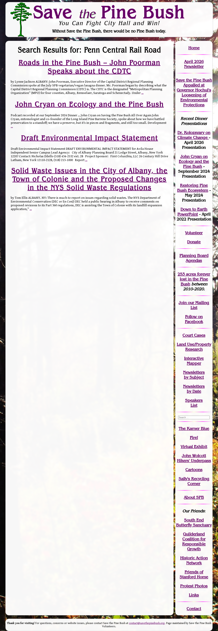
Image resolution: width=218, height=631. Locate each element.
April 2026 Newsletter (194, 64)
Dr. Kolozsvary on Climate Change (193, 135)
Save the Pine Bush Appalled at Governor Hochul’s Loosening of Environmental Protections (194, 92)
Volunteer (194, 232)
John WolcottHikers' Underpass (194, 458)
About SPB (194, 497)
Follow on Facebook (194, 319)
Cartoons (194, 469)
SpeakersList (194, 403)
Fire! (194, 437)
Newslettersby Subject (194, 375)
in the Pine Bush (195, 279)
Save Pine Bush (109, 12)
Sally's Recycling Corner (194, 481)
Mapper (194, 363)
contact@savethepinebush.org (147, 623)
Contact (194, 608)
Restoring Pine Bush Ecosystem (192, 188)
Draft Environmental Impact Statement (89, 137)
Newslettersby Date (194, 389)
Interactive (194, 358)
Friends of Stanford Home (194, 574)
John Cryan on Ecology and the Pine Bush (89, 104)
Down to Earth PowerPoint (192, 212)
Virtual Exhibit (194, 446)
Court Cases (194, 335)
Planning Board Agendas (194, 258)
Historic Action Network (194, 560)
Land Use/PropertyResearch (194, 347)
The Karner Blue (194, 428)
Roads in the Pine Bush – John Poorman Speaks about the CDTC (89, 66)
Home (194, 47)
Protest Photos (194, 585)
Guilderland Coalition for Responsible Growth (194, 541)
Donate (194, 241)
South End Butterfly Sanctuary (194, 522)
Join (183, 302)
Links (194, 594)
